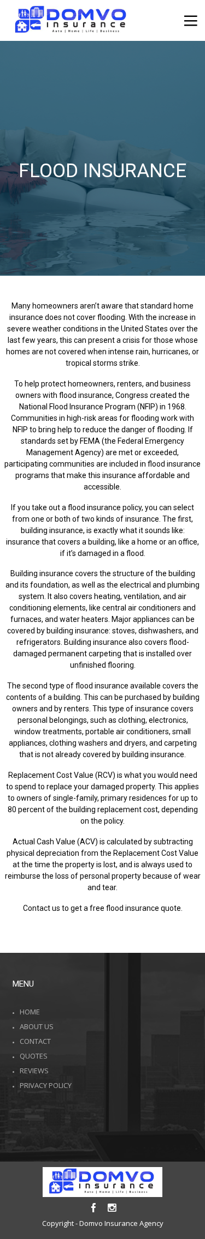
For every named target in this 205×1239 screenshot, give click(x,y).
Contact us (41, 908)
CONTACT (35, 1041)
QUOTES (34, 1056)
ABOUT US (37, 1026)
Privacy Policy (46, 1085)
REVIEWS (34, 1070)
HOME (30, 1012)
